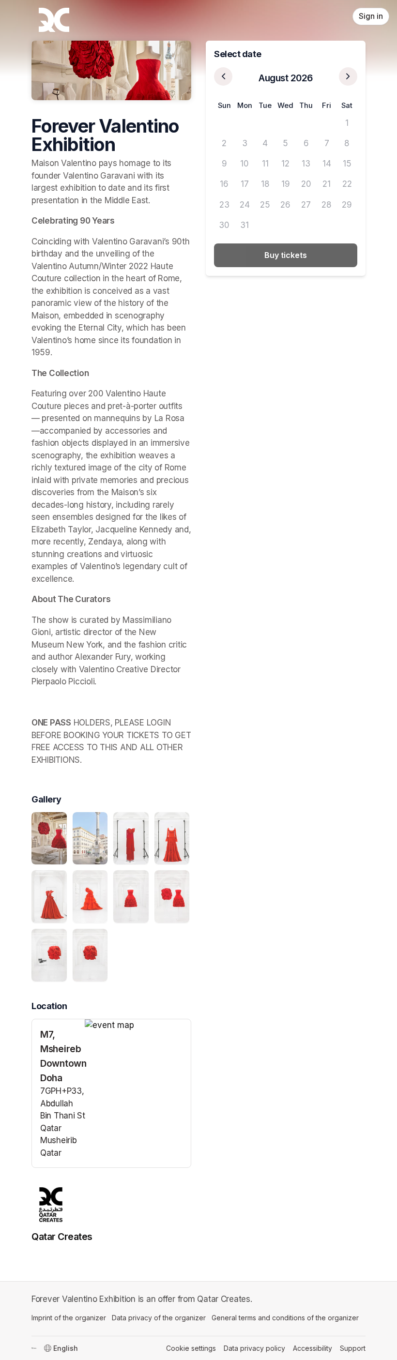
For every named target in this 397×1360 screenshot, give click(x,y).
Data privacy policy (254, 1348)
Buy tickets (285, 255)
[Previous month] (223, 76)
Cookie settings (191, 1348)
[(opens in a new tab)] (138, 1025)
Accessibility (312, 1348)
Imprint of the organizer (68, 1318)
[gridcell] (224, 123)
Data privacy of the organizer (159, 1318)
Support (353, 1348)
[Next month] (348, 76)
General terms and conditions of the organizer (285, 1318)
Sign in (371, 16)
